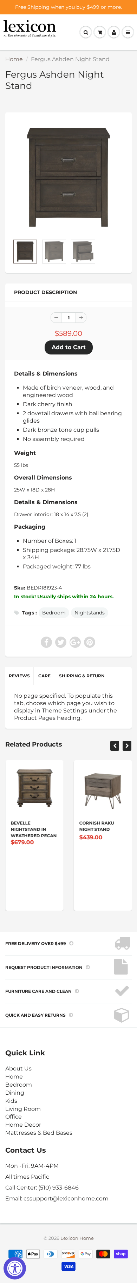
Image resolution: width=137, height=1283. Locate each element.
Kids (11, 1101)
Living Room (23, 1109)
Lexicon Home (77, 1238)
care (44, 675)
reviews (19, 675)
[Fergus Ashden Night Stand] (68, 177)
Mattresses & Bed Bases (38, 1132)
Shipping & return (82, 675)
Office (13, 1116)
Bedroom (54, 613)
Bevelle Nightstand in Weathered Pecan (34, 829)
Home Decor (23, 1124)
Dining (14, 1092)
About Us (18, 1068)
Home (14, 59)
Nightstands (89, 613)
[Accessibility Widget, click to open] (15, 1268)
